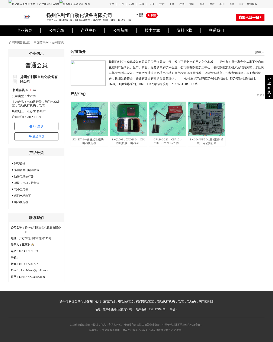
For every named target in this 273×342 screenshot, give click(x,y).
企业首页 (24, 30)
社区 (242, 4)
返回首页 (30, 4)
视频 (181, 4)
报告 (192, 4)
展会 (202, 4)
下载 (171, 4)
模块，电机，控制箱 (26, 182)
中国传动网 (41, 42)
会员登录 (78, 4)
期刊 (222, 4)
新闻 (141, 4)
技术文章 (152, 30)
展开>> (259, 52)
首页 (111, 4)
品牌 (131, 4)
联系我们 (216, 30)
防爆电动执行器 (24, 176)
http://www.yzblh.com (32, 276)
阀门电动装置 (22, 195)
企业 (151, 4)
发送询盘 (38, 136)
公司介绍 (56, 30)
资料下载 (184, 30)
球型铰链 (19, 163)
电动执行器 (21, 202)
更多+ (260, 95)
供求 (212, 4)
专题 (232, 4)
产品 (121, 4)
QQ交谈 (38, 126)
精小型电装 (21, 189)
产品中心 (88, 30)
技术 (161, 4)
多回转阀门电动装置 (26, 170)
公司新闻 (120, 30)
